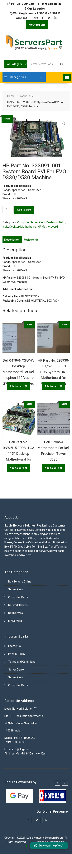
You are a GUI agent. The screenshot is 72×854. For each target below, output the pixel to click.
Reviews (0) (30, 239)
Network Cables (18, 605)
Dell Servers (15, 613)
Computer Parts (18, 597)
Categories (18, 77)
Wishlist (21, 18)
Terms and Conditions (22, 661)
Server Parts (16, 589)
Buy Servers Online (19, 581)
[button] (67, 77)
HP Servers (15, 620)
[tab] (12, 239)
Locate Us (14, 645)
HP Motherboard (48, 226)
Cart (34, 18)
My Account (37, 24)
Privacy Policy (16, 653)
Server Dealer (16, 669)
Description (11, 239)
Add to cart (24, 209)
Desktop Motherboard (22, 226)
